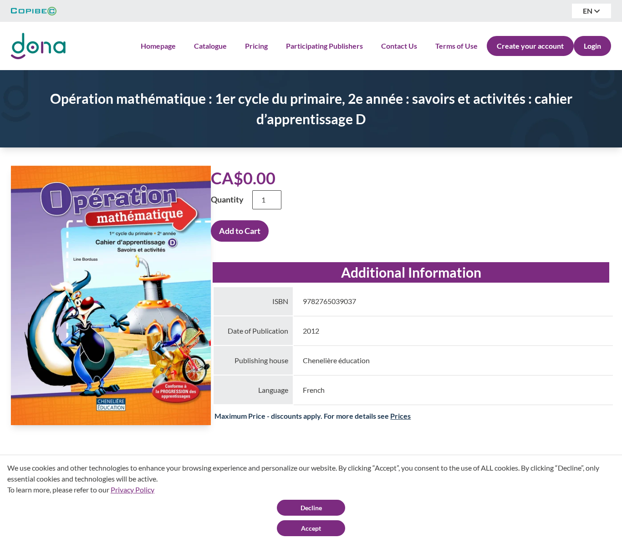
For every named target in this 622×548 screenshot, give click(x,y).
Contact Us (399, 45)
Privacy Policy (132, 489)
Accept (311, 528)
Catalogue (210, 45)
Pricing (256, 45)
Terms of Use (456, 45)
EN (588, 10)
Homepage (158, 45)
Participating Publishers (324, 45)
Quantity (227, 199)
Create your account (530, 45)
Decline (311, 508)
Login (592, 45)
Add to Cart (239, 231)
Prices (400, 415)
